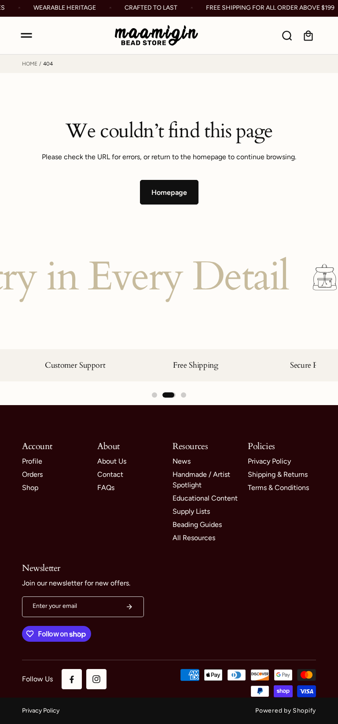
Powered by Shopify (285, 710)
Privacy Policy (40, 710)
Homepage (169, 192)
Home (29, 64)
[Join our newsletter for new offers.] (129, 606)
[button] (26, 35)
